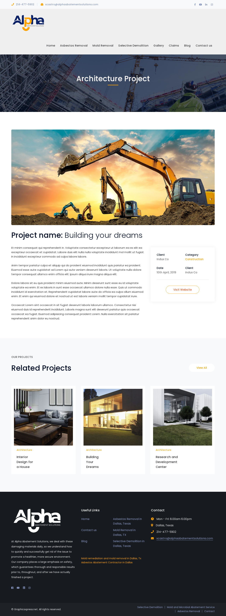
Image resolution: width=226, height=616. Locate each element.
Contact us (89, 530)
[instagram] (29, 588)
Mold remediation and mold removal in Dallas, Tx (111, 558)
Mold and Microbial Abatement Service (191, 607)
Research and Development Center (167, 462)
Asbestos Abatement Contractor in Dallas (107, 562)
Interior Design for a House (25, 462)
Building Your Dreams (92, 462)
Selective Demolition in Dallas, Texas (128, 543)
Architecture (24, 450)
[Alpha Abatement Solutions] (28, 22)
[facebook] (12, 588)
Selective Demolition (150, 607)
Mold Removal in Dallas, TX (124, 532)
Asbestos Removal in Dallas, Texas (127, 521)
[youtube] (18, 588)
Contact (209, 611)
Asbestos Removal (188, 611)
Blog (84, 541)
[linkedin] (24, 588)
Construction (194, 259)
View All (202, 368)
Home (85, 519)
